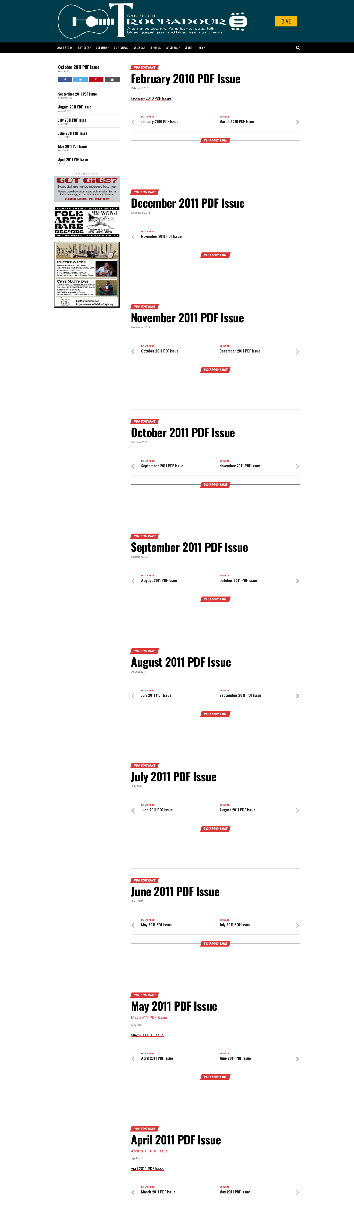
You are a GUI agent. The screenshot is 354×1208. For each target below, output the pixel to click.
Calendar (139, 47)
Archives (172, 47)
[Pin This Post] (96, 79)
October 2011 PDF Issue (78, 67)
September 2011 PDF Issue (77, 94)
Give (286, 21)
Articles (83, 47)
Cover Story (64, 47)
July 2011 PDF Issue (72, 120)
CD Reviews (121, 47)
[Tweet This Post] (80, 79)
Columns (101, 47)
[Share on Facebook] (65, 79)
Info (200, 47)
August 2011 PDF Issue (74, 107)
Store (188, 47)
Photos (156, 47)
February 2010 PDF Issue (151, 98)
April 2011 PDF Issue (73, 159)
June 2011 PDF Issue (72, 133)
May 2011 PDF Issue (72, 146)
